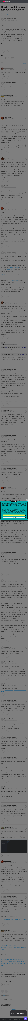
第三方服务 (23, 511)
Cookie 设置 (14, 517)
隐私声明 (16, 510)
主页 (6, 1)
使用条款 (20, 510)
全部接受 (14, 515)
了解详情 (16, 507)
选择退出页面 (13, 512)
